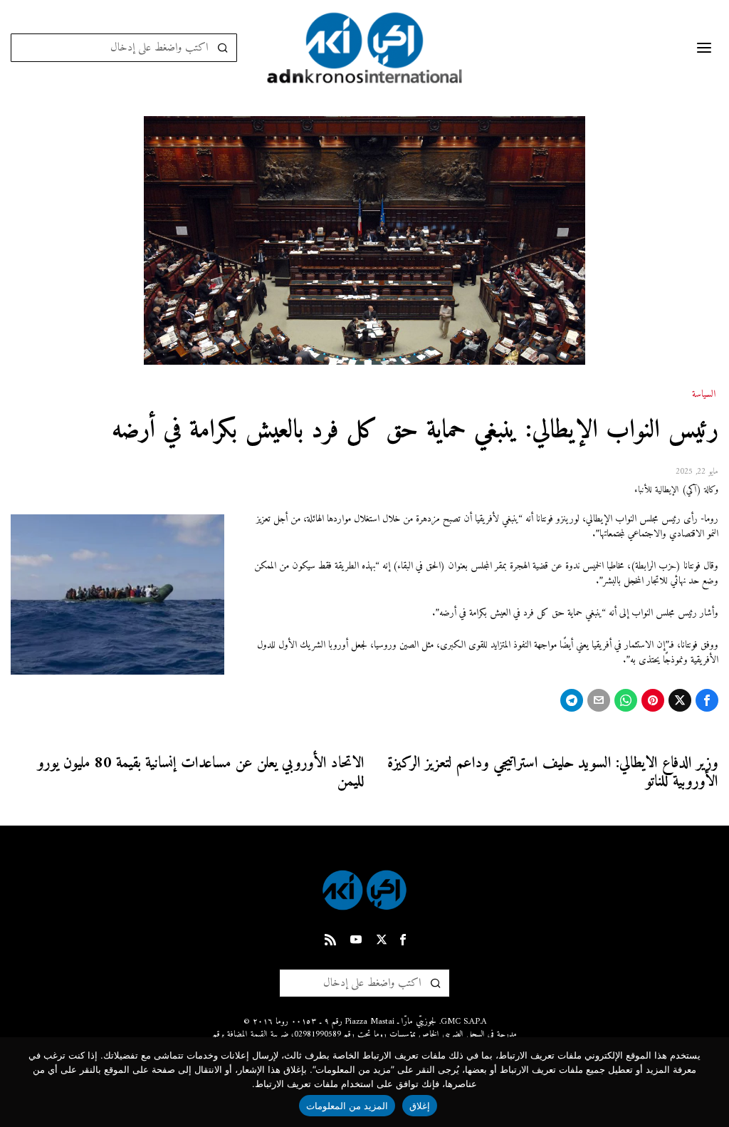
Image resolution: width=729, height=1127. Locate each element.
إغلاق (419, 1105)
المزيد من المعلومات (347, 1105)
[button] (223, 47)
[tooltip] (707, 700)
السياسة (703, 394)
